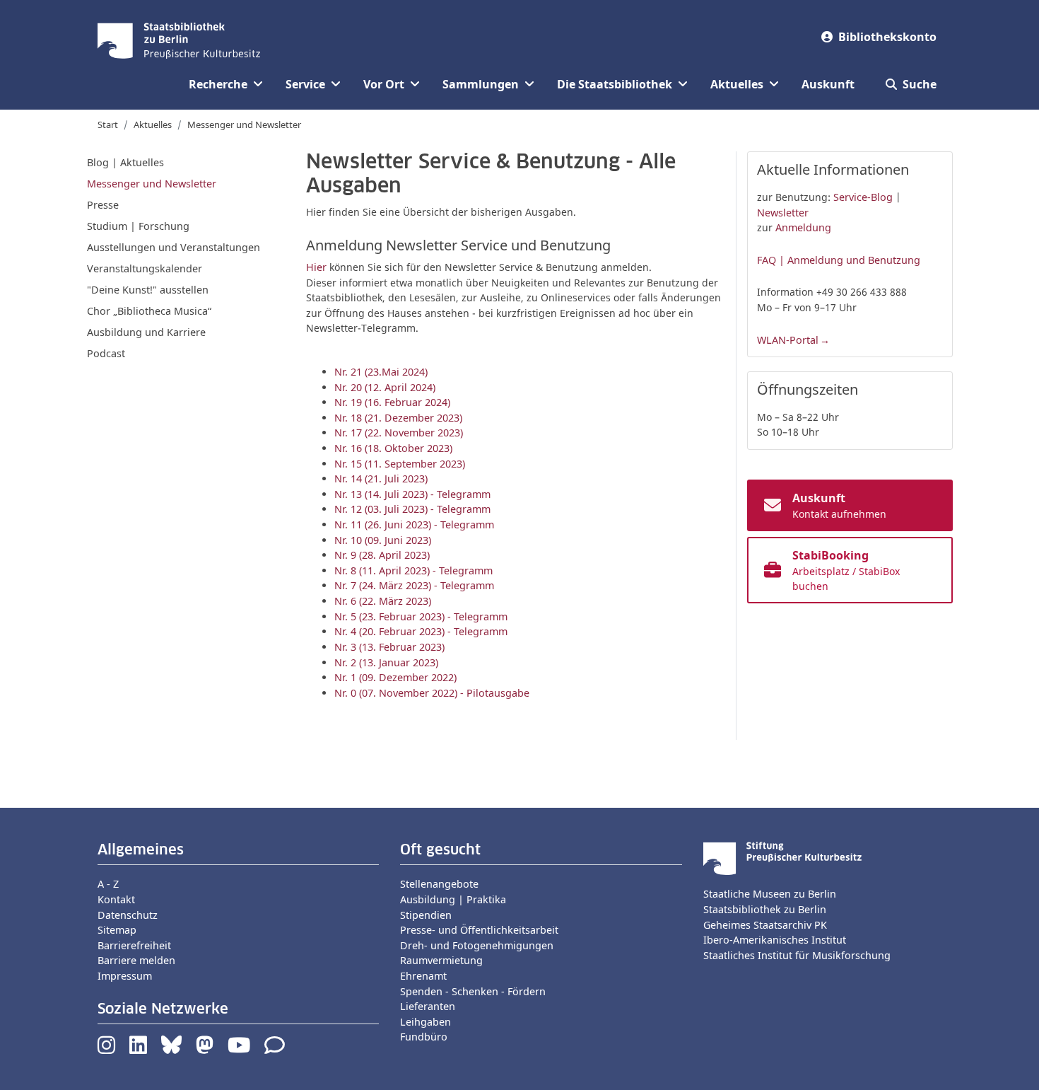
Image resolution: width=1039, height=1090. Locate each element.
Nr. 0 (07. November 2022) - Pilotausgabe (431, 693)
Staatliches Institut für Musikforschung (797, 955)
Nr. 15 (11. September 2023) (399, 463)
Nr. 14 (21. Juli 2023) (381, 478)
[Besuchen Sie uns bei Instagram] (106, 1048)
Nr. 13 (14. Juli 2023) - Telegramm (412, 494)
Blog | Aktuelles (125, 162)
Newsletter (783, 212)
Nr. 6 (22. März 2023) (382, 601)
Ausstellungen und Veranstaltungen (173, 247)
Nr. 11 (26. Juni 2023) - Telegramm (414, 524)
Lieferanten (427, 1006)
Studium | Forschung (138, 226)
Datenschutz (128, 915)
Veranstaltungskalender (144, 268)
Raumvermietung (441, 960)
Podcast (106, 353)
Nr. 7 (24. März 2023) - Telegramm (414, 585)
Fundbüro (423, 1036)
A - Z (108, 884)
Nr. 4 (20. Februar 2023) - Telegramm (420, 631)
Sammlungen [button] (480, 84)
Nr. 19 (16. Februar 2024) (392, 402)
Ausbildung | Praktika (453, 899)
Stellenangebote (439, 884)
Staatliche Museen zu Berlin (769, 893)
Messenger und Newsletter (244, 124)
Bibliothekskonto (887, 37)
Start (108, 124)
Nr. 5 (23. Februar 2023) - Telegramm (420, 616)
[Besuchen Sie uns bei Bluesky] (171, 1048)
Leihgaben (425, 1021)
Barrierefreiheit (134, 945)
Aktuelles (153, 124)
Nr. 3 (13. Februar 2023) (389, 647)
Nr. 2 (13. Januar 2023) (386, 662)
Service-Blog (863, 197)
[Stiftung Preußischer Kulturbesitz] (782, 857)
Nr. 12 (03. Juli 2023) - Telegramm (412, 509)
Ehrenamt (423, 975)
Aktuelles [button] (736, 84)
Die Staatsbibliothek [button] (614, 84)
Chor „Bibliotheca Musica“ (149, 311)
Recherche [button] (218, 84)
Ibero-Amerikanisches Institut (774, 939)
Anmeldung (803, 227)
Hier (316, 267)
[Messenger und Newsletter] (274, 1048)
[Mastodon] (204, 1048)
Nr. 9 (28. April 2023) (382, 555)
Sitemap (117, 930)
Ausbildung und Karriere (146, 332)
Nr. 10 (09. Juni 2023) (382, 540)
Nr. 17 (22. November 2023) (398, 432)
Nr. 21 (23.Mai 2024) (381, 371)
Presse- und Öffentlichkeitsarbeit (479, 930)
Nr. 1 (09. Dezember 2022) (395, 677)
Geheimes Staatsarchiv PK (765, 925)
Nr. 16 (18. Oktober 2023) (393, 448)
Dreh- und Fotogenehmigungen (476, 945)
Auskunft (828, 84)
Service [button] (305, 84)
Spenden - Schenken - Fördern (473, 991)
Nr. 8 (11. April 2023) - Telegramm (413, 570)
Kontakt (116, 899)
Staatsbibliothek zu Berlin (764, 909)
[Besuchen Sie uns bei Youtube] (239, 1048)
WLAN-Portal (787, 340)
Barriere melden (136, 960)
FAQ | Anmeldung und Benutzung (838, 260)
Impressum (125, 975)
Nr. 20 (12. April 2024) (384, 387)
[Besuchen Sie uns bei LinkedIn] (138, 1048)
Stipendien (426, 915)
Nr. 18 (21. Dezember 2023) (398, 417)
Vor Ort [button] (383, 84)
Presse (103, 204)
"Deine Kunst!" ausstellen (148, 289)
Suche (920, 84)
